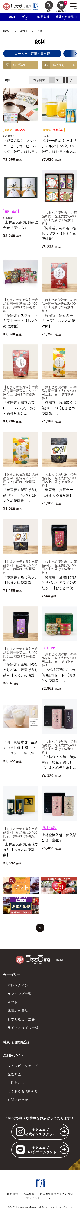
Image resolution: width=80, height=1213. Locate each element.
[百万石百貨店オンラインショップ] (17, 6)
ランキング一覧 (19, 993)
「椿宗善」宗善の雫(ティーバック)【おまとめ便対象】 (20, 407)
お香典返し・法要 (21, 1019)
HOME (11, 17)
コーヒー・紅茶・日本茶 (32, 54)
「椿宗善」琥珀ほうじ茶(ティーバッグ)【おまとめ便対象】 (20, 495)
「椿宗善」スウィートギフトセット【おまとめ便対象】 (20, 320)
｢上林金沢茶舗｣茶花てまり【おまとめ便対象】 (20, 849)
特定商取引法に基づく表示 (56, 1194)
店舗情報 (12, 1194)
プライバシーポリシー (40, 1198)
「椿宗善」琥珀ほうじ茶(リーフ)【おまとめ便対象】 (59, 407)
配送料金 (14, 1074)
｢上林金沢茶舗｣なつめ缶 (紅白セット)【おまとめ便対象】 (59, 675)
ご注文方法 (16, 1083)
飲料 (39, 31)
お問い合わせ (17, 1099)
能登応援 (43, 17)
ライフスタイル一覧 (22, 1027)
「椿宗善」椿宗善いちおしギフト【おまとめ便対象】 (59, 233)
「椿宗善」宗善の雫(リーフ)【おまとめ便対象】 (58, 320)
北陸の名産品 (17, 1010)
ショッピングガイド (22, 1066)
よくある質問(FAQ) (22, 1091)
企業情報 (29, 1194)
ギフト (24, 31)
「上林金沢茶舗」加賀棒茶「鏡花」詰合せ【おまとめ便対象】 (59, 762)
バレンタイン (17, 985)
